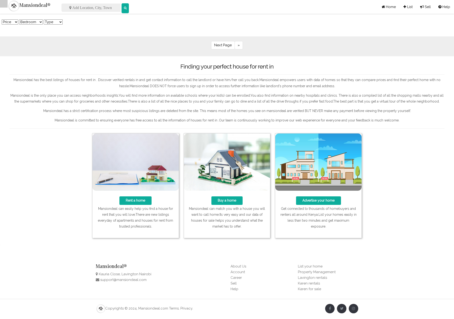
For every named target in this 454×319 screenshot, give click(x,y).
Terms (174, 308)
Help (444, 7)
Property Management (317, 272)
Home (390, 7)
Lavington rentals (312, 278)
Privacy (186, 308)
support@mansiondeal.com (123, 280)
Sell (425, 7)
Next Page (223, 45)
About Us (238, 266)
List (408, 7)
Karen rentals (309, 283)
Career (236, 278)
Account (238, 272)
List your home (310, 266)
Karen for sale (309, 289)
